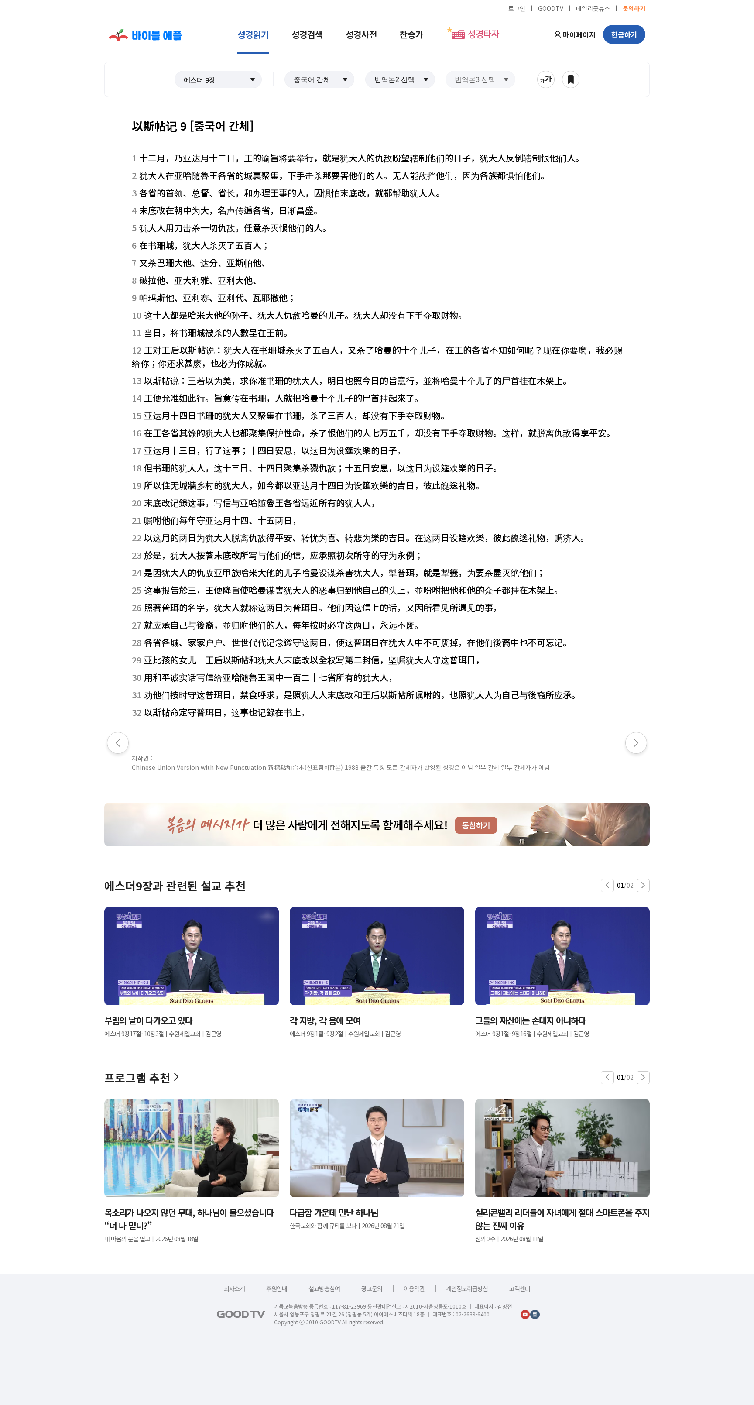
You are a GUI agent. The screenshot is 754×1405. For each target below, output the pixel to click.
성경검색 (307, 34)
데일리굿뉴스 (593, 7)
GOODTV (550, 7)
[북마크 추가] (570, 79)
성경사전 (361, 34)
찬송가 (411, 34)
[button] (218, 79)
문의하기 (634, 7)
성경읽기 (253, 34)
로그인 (516, 7)
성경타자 (483, 34)
